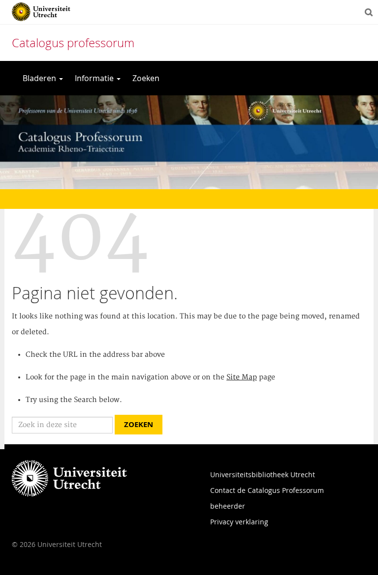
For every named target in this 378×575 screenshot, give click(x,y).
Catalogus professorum (73, 43)
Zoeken (145, 78)
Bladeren (40, 78)
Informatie (95, 78)
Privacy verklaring (239, 521)
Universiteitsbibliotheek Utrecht (262, 474)
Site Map (241, 377)
